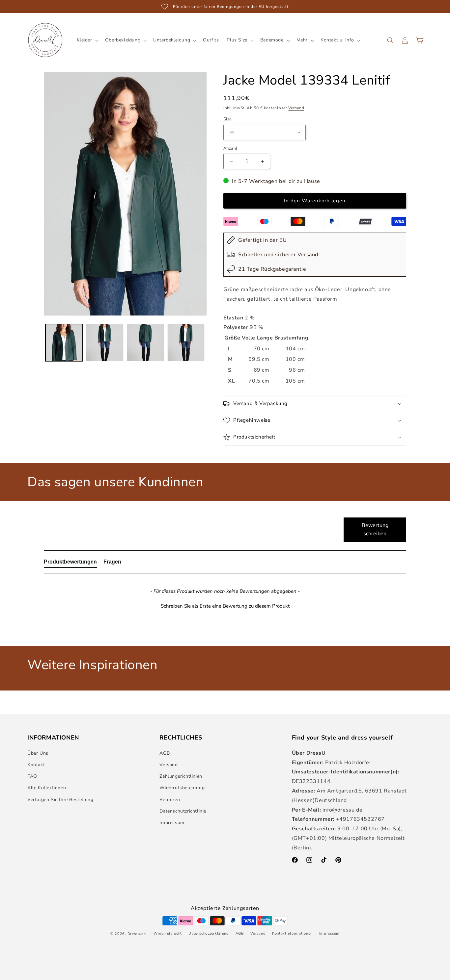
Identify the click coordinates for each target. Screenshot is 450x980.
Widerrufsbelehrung (182, 788)
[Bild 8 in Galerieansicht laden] (186, 342)
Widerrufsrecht (168, 933)
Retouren (169, 799)
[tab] (70, 563)
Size (227, 119)
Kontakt (36, 765)
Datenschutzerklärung (208, 933)
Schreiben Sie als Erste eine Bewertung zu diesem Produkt (225, 606)
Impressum (171, 822)
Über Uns (37, 753)
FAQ (32, 776)
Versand (296, 108)
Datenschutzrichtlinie (182, 811)
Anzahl (230, 148)
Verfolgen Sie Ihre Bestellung (60, 799)
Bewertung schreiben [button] (375, 530)
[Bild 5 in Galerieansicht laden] (64, 342)
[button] (87, 40)
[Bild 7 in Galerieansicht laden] (145, 342)
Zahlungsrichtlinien (180, 776)
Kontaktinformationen (292, 933)
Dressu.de (136, 933)
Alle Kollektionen (46, 788)
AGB (164, 753)
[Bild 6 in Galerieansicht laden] (104, 342)
